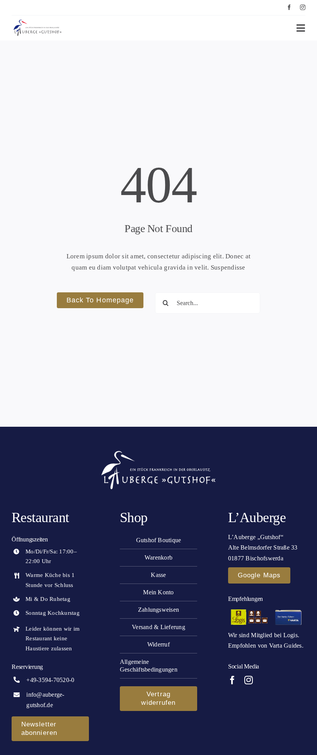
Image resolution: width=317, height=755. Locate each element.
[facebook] (289, 7)
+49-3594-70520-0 (50, 680)
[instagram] (302, 7)
